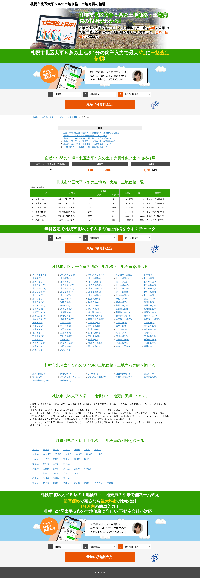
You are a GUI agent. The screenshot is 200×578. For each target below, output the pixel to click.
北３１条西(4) (66, 292)
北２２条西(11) (95, 285)
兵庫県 (56, 469)
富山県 (66, 459)
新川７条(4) (93, 309)
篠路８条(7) (121, 302)
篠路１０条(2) (38, 305)
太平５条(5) (149, 322)
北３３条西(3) (122, 292)
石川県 (77, 459)
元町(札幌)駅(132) (40, 380)
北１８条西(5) (122, 282)
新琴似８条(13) (39, 319)
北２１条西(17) (67, 285)
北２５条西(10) (39, 288)
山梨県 (35, 459)
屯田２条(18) (38, 336)
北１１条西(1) (122, 278)
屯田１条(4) (149, 333)
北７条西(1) (37, 278)
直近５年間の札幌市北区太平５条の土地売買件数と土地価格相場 (91, 133)
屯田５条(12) (122, 336)
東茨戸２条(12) (95, 343)
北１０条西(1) (94, 278)
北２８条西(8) (122, 288)
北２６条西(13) (67, 288)
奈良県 (66, 469)
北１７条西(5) (94, 282)
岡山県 (56, 473)
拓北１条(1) (93, 329)
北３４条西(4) (150, 292)
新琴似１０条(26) (96, 319)
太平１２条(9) (66, 329)
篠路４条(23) (150, 299)
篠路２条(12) (94, 299)
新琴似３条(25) (39, 316)
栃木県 (89, 454)
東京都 (35, 454)
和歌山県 (88, 469)
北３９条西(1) (150, 295)
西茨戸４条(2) (150, 339)
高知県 (66, 478)
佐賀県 (46, 483)
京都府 (46, 469)
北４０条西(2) (38, 299)
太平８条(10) (94, 326)
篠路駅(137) (149, 374)
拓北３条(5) (121, 329)
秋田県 (77, 450)
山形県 (87, 450)
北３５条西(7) (38, 295)
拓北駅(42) (37, 377)
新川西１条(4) (122, 309)
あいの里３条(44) (96, 275)
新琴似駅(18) (66, 374)
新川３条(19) (150, 305)
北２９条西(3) (150, 288)
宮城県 (66, 450)
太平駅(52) (93, 374)
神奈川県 (47, 454)
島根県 (46, 473)
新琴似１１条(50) (124, 319)
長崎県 (56, 483)
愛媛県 (56, 478)
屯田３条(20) (66, 336)
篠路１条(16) (66, 299)
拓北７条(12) (94, 333)
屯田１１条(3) (66, 346)
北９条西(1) (65, 278)
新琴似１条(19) (123, 312)
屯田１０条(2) (38, 346)
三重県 (56, 464)
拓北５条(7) (37, 333)
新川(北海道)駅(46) (41, 374)
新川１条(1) (93, 305)
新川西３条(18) (39, 312)
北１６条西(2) (66, 282)
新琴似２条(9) (150, 312)
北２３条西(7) (122, 285)
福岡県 (35, 483)
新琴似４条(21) (67, 316)
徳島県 (35, 478)
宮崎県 (87, 483)
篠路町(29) (65, 305)
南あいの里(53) (123, 346)
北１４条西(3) (38, 282)
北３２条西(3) (94, 292)
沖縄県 (110, 483)
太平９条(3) (121, 326)
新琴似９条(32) (67, 319)
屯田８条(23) (122, 343)
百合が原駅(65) (123, 374)
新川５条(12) (66, 309)
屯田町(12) (65, 339)
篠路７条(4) (93, 302)
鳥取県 (35, 473)
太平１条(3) (37, 322)
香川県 (46, 478)
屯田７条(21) (38, 339)
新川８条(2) (149, 346)
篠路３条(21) (122, 299)
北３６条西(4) (66, 295)
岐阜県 (46, 464)
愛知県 (35, 464)
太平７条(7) (65, 326)
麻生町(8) (148, 275)
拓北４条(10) (150, 329)
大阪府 (35, 469)
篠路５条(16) (38, 302)
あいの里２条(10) (68, 275)
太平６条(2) (37, 326)
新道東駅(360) (150, 377)
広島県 (66, 473)
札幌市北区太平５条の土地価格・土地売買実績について (87, 144)
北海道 (35, 450)
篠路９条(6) (149, 302)
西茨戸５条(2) (38, 343)
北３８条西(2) (122, 295)
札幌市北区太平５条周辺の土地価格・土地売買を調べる (87, 138)
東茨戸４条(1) (66, 350)
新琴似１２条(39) (152, 319)
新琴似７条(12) (151, 316)
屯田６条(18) (150, 336)
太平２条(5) (65, 322)
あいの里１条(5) (39, 275)
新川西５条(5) (94, 312)
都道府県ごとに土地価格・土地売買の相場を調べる (85, 147)
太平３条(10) (94, 322)
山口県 (77, 473)
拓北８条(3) (121, 333)
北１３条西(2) (150, 278)
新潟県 (56, 459)
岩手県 (56, 450)
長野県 (46, 459)
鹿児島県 (98, 483)
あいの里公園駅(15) (97, 377)
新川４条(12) (38, 309)
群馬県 (99, 454)
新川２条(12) (122, 305)
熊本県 (66, 483)
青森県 (46, 450)
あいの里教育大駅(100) (70, 377)
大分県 (77, 483)
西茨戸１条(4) (122, 339)
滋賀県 (77, 469)
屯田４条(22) (94, 336)
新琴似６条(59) (123, 316)
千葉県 (58, 454)
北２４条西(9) (150, 285)
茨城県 (79, 454)
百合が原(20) (94, 346)
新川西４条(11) (67, 312)
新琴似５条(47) (95, 316)
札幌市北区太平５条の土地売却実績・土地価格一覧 (85, 136)
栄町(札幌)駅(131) (124, 377)
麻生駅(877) (65, 380)
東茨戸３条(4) (38, 350)
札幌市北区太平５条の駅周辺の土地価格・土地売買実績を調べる (91, 141)
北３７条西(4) (94, 295)
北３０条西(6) (38, 292)
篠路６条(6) (65, 302)
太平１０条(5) (150, 326)
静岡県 (66, 464)
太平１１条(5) (38, 329)
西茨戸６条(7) (66, 343)
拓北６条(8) (65, 333)
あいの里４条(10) (124, 275)
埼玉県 (68, 454)
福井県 (87, 459)
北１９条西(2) (150, 282)
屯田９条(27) (150, 343)
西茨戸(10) (93, 339)
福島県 (97, 450)
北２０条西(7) (38, 285)
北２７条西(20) (95, 288)
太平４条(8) (121, 322)
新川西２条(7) (150, 309)
